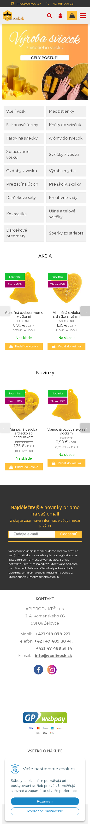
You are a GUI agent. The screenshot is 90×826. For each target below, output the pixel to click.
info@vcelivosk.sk (29, 3)
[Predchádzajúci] (5, 311)
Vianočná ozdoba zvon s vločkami (24, 314)
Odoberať (68, 534)
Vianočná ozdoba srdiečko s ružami (66, 314)
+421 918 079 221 (62, 3)
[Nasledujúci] (85, 311)
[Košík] (72, 15)
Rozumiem (45, 801)
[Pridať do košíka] (24, 346)
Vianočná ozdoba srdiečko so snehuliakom (23, 433)
